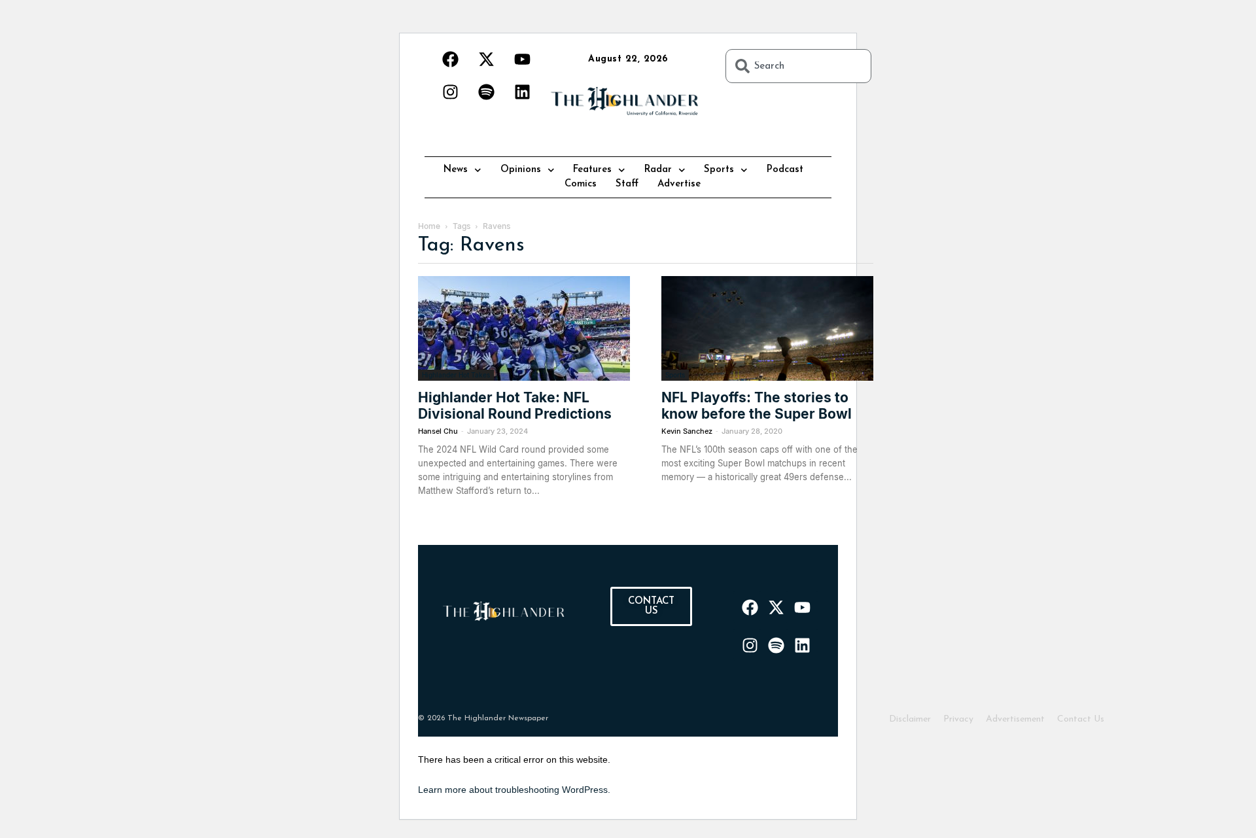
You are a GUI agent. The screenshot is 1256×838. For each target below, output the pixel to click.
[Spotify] (486, 91)
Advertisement (1015, 719)
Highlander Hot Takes (456, 375)
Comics (581, 184)
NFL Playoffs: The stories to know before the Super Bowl (756, 405)
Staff (627, 184)
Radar (658, 170)
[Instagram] (450, 91)
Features (592, 170)
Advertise (679, 184)
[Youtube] (522, 59)
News (456, 170)
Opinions (520, 170)
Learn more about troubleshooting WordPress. (514, 789)
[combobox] (798, 66)
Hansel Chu (438, 431)
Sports (719, 170)
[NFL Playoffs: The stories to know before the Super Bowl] (767, 328)
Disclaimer (910, 719)
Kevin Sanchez (686, 431)
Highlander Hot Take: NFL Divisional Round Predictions (515, 405)
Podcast (785, 170)
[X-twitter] (486, 59)
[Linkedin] (522, 91)
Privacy (958, 719)
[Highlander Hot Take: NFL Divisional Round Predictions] (524, 328)
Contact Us (1080, 719)
